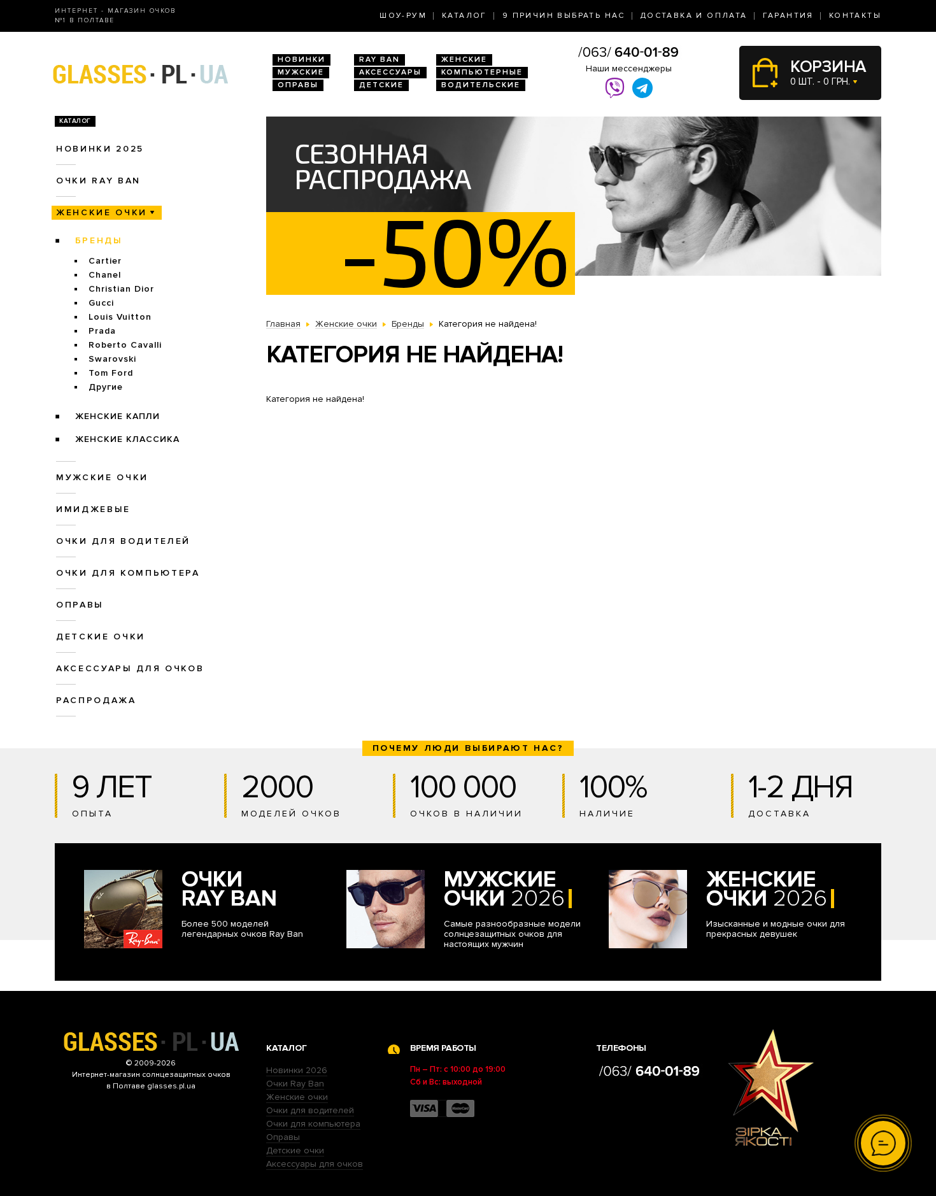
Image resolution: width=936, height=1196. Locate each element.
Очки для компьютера (128, 572)
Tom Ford (111, 372)
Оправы (298, 85)
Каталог (464, 15)
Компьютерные (482, 72)
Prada (102, 330)
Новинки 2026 (296, 1070)
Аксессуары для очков (130, 668)
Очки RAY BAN (98, 180)
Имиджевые (93, 509)
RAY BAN (379, 59)
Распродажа (96, 700)
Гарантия (788, 15)
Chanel (105, 274)
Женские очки (101, 212)
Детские (381, 85)
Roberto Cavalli (125, 344)
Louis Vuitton (120, 316)
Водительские (480, 85)
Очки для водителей (123, 541)
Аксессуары (390, 72)
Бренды (99, 240)
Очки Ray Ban (295, 1083)
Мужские (301, 72)
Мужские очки (102, 477)
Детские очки (100, 636)
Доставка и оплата (694, 15)
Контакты (855, 15)
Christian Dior (121, 288)
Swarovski (112, 358)
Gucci (101, 302)
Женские (464, 59)
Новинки (301, 59)
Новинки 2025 (100, 148)
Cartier (105, 260)
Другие (106, 386)
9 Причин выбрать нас (563, 15)
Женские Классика (127, 439)
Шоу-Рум (403, 15)
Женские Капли (117, 416)
